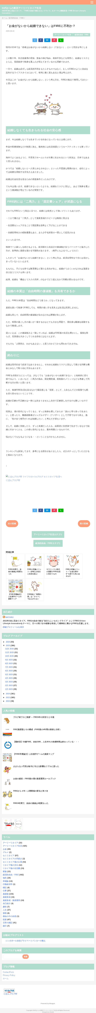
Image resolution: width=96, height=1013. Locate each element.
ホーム (6, 978)
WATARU (9, 617)
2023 (8, 697)
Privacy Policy (9, 975)
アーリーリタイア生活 (63, 35)
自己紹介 (6, 903)
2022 (8, 701)
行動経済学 (7, 884)
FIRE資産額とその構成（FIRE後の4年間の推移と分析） (37, 729)
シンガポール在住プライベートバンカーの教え (26, 941)
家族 (5, 871)
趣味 (5, 907)
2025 (8, 645)
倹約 (5, 878)
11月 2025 (9, 652)
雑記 (5, 887)
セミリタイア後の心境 (12, 862)
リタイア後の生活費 (11, 868)
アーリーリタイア (10, 843)
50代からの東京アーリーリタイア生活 (21, 8)
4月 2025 (9, 678)
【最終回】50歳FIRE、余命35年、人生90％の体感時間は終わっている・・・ (46, 742)
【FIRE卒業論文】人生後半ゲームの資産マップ (33, 754)
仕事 (5, 891)
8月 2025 (9, 663)
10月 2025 (9, 656)
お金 (5, 849)
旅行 (5, 926)
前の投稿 (84, 523)
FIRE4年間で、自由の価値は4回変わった (30, 803)
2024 (8, 694)
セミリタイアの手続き (12, 859)
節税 (5, 913)
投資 (5, 919)
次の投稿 (12, 523)
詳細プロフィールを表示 (13, 627)
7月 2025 (9, 667)
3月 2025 (9, 682)
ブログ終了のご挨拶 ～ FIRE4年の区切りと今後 (33, 717)
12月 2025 (9, 649)
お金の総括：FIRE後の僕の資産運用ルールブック (34, 779)
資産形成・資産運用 (11, 900)
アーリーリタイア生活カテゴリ (48, 534)
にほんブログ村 (13, 480)
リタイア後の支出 (10, 865)
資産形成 (6, 897)
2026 (8, 642)
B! (47, 40)
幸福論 (6, 881)
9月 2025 (9, 660)
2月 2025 (9, 685)
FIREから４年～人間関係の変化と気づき (30, 791)
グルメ (6, 852)
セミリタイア (8, 855)
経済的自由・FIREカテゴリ (47, 543)
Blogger (52, 1003)
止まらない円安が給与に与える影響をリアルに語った (36, 766)
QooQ (52, 1012)
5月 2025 (9, 674)
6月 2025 (9, 671)
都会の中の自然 (9, 916)
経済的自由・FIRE (81, 35)
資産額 (6, 894)
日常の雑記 (7, 923)
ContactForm (8, 972)
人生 (5, 910)
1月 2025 (9, 689)
